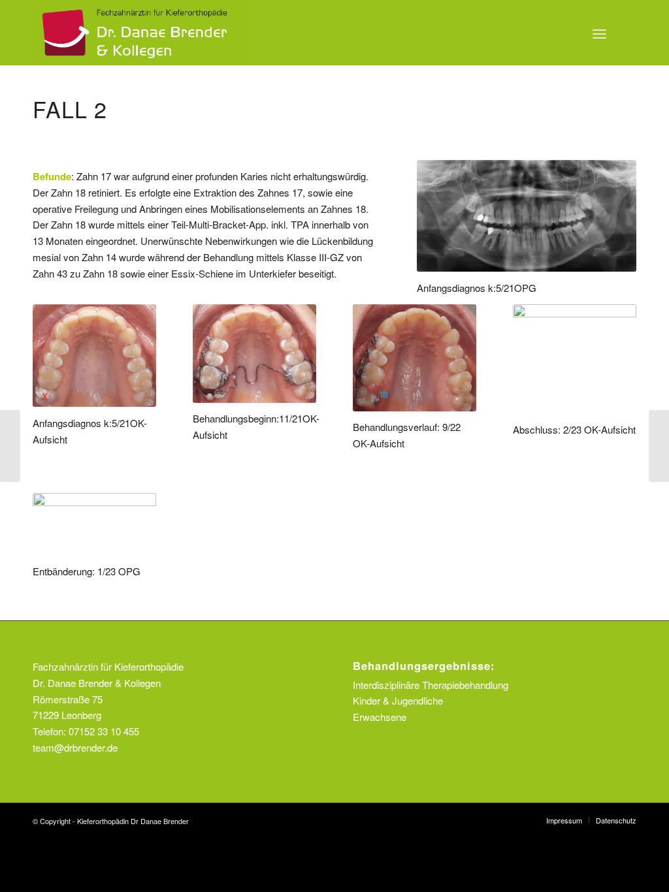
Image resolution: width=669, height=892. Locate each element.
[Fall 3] (659, 446)
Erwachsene (379, 717)
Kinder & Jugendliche (398, 700)
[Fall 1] (10, 446)
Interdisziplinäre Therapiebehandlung (430, 685)
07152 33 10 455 (104, 731)
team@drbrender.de (75, 747)
